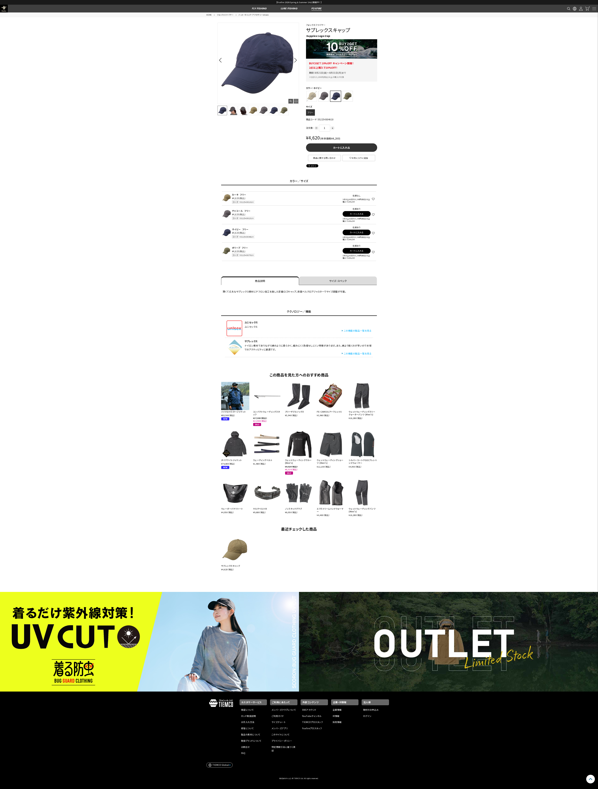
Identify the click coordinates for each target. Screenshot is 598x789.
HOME (209, 14)
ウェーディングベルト (262, 460)
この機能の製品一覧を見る (357, 330)
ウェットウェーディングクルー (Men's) (298, 461)
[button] (221, 60)
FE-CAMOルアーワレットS (329, 411)
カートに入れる (341, 147)
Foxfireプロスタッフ (312, 728)
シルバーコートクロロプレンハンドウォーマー (363, 461)
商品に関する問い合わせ (324, 157)
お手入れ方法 (247, 722)
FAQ (243, 753)
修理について (247, 728)
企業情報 (337, 709)
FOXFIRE (316, 8)
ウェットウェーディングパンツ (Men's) (362, 510)
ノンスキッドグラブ (293, 508)
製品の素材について (251, 734)
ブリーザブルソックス (294, 411)
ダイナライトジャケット (231, 460)
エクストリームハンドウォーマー (330, 510)
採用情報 (337, 722)
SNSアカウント (309, 709)
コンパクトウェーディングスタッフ (266, 413)
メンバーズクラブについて (284, 709)
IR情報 (336, 716)
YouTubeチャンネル (311, 716)
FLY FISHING (259, 8)
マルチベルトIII (260, 508)
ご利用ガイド (278, 716)
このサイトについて (281, 734)
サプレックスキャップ (230, 565)
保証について (247, 709)
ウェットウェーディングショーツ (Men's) (330, 461)
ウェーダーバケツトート (232, 508)
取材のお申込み (371, 709)
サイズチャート (279, 722)
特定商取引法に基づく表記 (284, 748)
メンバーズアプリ (280, 728)
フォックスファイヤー (225, 14)
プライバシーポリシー (282, 740)
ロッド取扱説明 (248, 716)
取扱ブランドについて (251, 740)
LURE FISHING (289, 8)
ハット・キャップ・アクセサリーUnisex (254, 14)
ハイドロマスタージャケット (233, 411)
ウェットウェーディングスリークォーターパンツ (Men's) (362, 413)
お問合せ (245, 747)
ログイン (367, 716)
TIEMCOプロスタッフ (312, 722)
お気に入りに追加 (360, 157)
